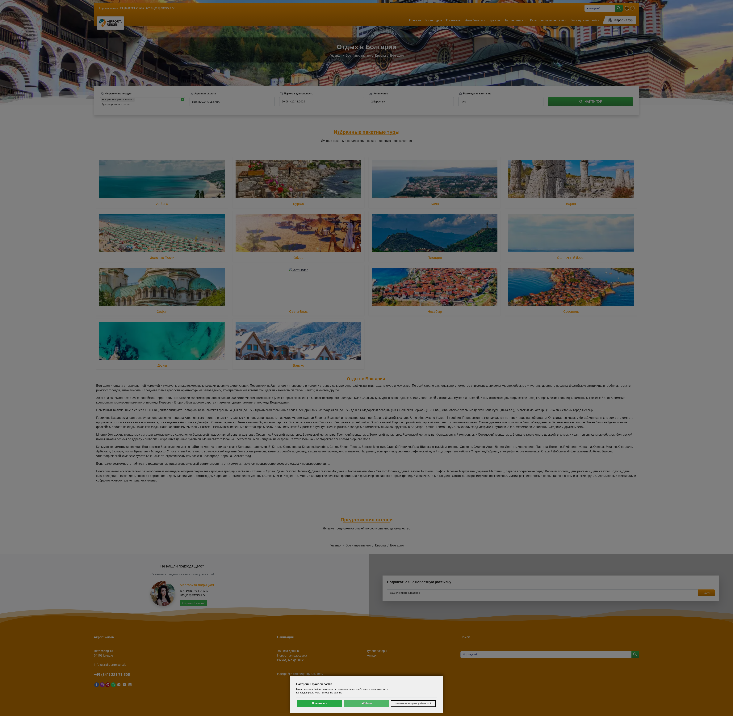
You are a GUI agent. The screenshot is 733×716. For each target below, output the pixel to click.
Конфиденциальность (308, 692)
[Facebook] (96, 684)
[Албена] (162, 180)
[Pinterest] (107, 684)
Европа (380, 55)
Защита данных (288, 651)
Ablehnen (366, 703)
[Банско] (298, 341)
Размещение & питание (477, 93)
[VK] (118, 684)
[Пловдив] (434, 233)
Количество (381, 93)
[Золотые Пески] (162, 233)
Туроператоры (376, 651)
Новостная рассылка (292, 655)
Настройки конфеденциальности (300, 674)
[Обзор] (298, 233)
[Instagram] (102, 684)
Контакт (371, 655)
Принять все (319, 703)
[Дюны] (162, 341)
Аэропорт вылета (205, 93)
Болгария (397, 55)
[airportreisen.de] (627, 9)
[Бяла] (434, 180)
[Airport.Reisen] (110, 23)
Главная (335, 55)
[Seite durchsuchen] (619, 8)
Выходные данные (290, 660)
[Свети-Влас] (298, 287)
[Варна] (571, 180)
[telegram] (124, 684)
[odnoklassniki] (130, 684)
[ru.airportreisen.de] (632, 9)
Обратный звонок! (193, 603)
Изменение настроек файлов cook (413, 703)
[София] (162, 287)
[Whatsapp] (113, 684)
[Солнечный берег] (571, 233)
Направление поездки (118, 93)
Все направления (358, 55)
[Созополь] (571, 287)
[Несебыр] (434, 287)
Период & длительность (298, 93)
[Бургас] (298, 180)
